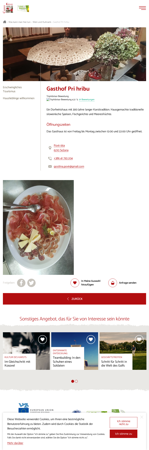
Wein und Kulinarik (42, 22)
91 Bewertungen (86, 100)
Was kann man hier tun (20, 22)
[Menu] (142, 8)
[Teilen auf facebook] (21, 282)
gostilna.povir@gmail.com (69, 166)
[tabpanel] (26, 356)
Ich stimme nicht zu (123, 423)
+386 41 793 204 (63, 158)
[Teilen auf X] (31, 282)
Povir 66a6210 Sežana (61, 148)
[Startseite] (8, 8)
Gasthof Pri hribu (61, 22)
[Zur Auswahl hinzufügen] (42, 339)
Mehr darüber (15, 443)
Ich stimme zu (123, 433)
